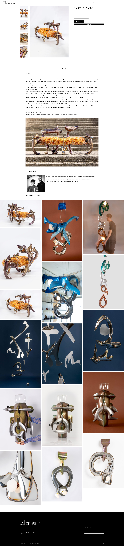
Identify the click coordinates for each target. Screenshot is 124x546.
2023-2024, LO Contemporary (29, 543)
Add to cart (79, 21)
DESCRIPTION (62, 68)
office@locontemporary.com (29, 529)
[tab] (62, 69)
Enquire (89, 24)
